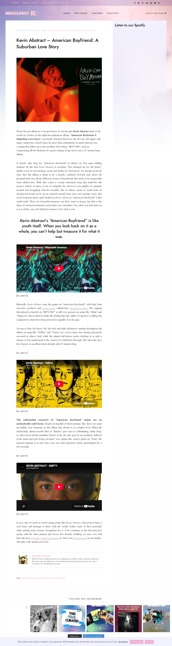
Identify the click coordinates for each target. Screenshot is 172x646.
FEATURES (97, 13)
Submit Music (31, 3)
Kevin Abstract (45, 578)
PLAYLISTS (113, 13)
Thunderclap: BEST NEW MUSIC (82, 30)
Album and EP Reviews (52, 30)
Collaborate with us (55, 3)
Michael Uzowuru (78, 308)
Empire (36, 578)
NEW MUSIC (81, 13)
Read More (123, 641)
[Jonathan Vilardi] (23, 560)
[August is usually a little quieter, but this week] (71, 618)
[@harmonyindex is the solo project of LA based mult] (128, 618)
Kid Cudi (34, 538)
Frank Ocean (48, 308)
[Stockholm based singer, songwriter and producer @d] (15, 618)
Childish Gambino (49, 538)
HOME (66, 13)
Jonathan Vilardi (41, 556)
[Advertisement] (139, 130)
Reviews (66, 30)
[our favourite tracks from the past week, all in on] (156, 618)
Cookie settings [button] (136, 642)
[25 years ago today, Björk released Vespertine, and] (43, 618)
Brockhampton (27, 578)
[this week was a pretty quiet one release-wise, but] (100, 618)
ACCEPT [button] (149, 642)
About (15, 3)
